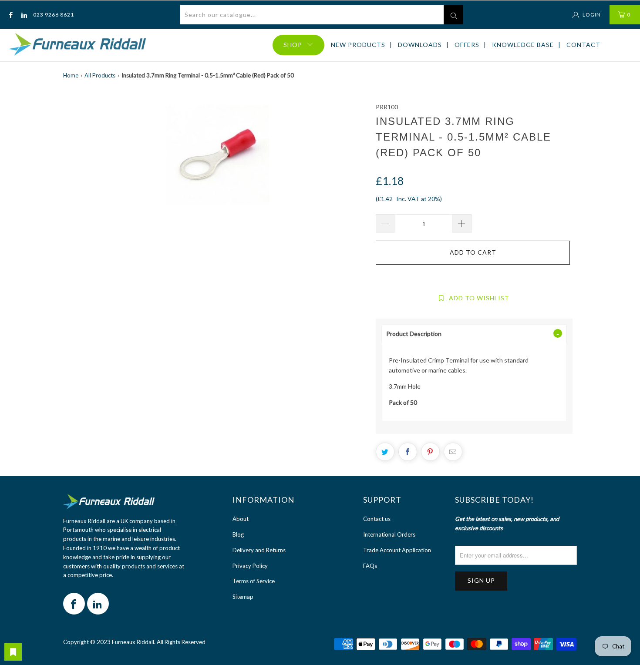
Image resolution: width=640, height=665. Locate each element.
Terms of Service (253, 581)
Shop (292, 44)
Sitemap (242, 596)
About (240, 518)
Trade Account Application (397, 550)
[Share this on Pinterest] (430, 452)
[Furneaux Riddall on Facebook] (10, 14)
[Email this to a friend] (453, 452)
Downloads (420, 44)
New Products (358, 44)
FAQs (370, 565)
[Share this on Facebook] (407, 452)
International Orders (389, 534)
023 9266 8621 (53, 14)
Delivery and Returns (259, 550)
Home (70, 75)
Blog (238, 534)
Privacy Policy (250, 565)
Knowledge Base (523, 44)
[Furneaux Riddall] (77, 45)
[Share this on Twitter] (385, 452)
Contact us (377, 518)
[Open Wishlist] (13, 652)
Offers (467, 44)
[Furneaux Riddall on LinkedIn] (23, 14)
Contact (583, 44)
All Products (99, 75)
